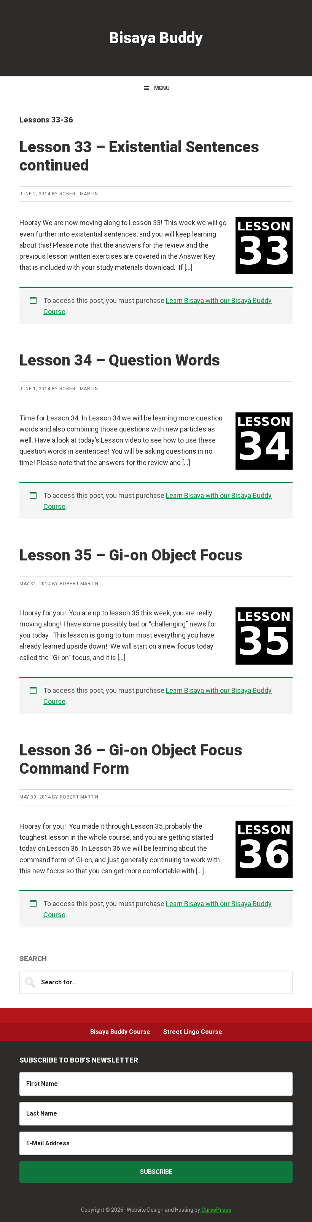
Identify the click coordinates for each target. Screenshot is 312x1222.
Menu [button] (162, 88)
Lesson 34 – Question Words (119, 360)
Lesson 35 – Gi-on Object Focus (130, 555)
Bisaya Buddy (156, 38)
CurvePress (215, 1210)
